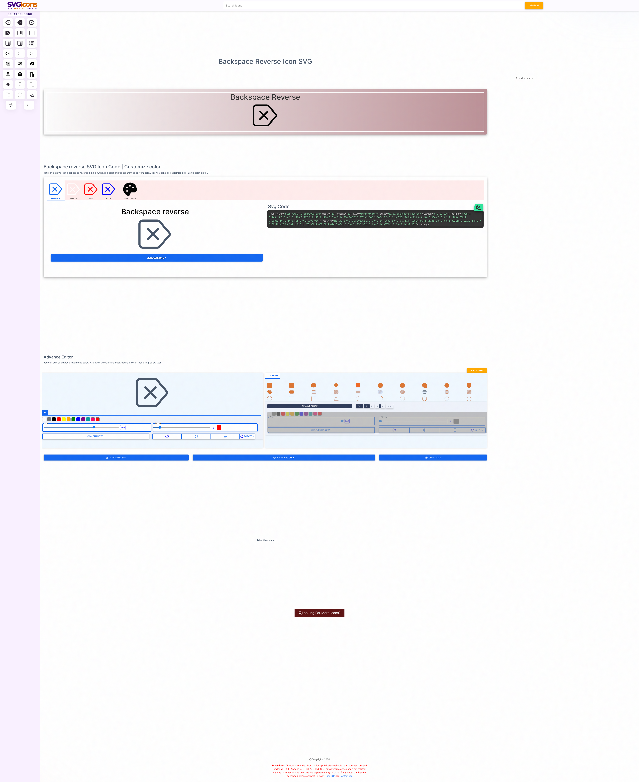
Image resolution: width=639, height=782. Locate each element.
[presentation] (130, 190)
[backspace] (8, 22)
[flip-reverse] (8, 84)
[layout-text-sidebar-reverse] (8, 43)
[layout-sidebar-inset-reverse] (20, 32)
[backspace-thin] (20, 53)
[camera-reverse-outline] (8, 74)
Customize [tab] (130, 198)
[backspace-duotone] (8, 63)
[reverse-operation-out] (8, 94)
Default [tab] (55, 198)
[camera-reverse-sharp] (20, 74)
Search (534, 5)
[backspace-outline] (20, 63)
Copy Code (435, 457)
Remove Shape (310, 406)
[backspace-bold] (8, 53)
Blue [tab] (108, 198)
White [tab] (73, 198)
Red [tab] (91, 198)
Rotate (248, 436)
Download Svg (117, 457)
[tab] (272, 376)
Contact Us (346, 776)
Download (157, 257)
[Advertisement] (321, 34)
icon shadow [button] (95, 436)
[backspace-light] (32, 53)
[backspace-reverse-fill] (8, 32)
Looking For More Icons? (321, 613)
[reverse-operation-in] (32, 84)
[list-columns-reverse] (32, 43)
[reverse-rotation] (20, 94)
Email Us (330, 776)
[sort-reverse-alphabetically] (32, 74)
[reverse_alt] (11, 105)
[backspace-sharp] (32, 63)
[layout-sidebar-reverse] (32, 32)
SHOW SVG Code (285, 457)
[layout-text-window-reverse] (20, 43)
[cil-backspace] (32, 94)
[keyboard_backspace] (29, 105)
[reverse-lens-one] (20, 84)
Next (390, 406)
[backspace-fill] (20, 22)
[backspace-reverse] (32, 22)
